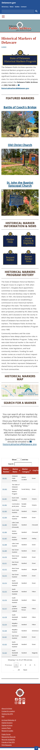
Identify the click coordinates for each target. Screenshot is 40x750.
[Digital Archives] (23, 703)
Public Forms (6, 734)
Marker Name (15, 470)
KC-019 (4, 624)
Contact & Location (8, 711)
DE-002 (4, 489)
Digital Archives (7, 725)
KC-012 (4, 569)
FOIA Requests (7, 745)
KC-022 (4, 644)
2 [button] (20, 665)
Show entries (20, 459)
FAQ (3, 717)
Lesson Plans (6, 728)
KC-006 (4, 532)
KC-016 (4, 600)
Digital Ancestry (7, 723)
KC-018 (4, 617)
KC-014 (4, 583)
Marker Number (6, 470)
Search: (11, 464)
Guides (17, 7)
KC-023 (4, 653)
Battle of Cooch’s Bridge (20, 107)
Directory (5, 7)
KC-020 (4, 631)
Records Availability (8, 740)
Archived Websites (9, 720)
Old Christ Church (20, 145)
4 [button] (30, 665)
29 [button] (19, 670)
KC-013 (4, 576)
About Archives (7, 709)
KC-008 (4, 545)
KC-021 (4, 637)
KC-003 (4, 511)
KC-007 (4, 538)
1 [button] (16, 665)
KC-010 (4, 557)
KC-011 (4, 563)
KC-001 (4, 499)
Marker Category (25, 470)
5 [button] (34, 665)
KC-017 (4, 608)
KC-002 (4, 505)
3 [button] (25, 665)
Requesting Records (8, 737)
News (12, 7)
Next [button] (25, 670)
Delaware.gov (9, 2)
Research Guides (7, 731)
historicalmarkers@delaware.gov (20, 444)
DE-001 (4, 478)
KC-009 (4, 551)
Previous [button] (8, 665)
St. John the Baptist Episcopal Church (20, 184)
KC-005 (4, 525)
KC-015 (4, 591)
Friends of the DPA (8, 742)
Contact (24, 7)
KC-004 (4, 517)
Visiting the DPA (7, 714)
